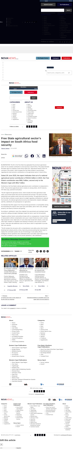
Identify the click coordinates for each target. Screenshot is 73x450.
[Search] (69, 73)
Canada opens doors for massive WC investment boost (41, 270)
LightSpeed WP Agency (39, 394)
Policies (41, 388)
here (6, 244)
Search (68, 10)
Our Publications (64, 4)
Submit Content (48, 4)
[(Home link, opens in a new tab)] (7, 399)
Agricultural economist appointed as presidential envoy (26, 270)
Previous (4, 295)
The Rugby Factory (43, 58)
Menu (1, 22)
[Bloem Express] (8, 134)
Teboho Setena (5, 148)
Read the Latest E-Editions (61, 206)
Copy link (19, 448)
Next (46, 295)
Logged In (12, 308)
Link (1, 448)
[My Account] (42, 1)
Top (21, 251)
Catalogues (56, 58)
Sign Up (54, 221)
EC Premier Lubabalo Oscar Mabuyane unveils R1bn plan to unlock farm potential (10, 271)
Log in (46, 0)
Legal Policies (17, 434)
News (11, 251)
